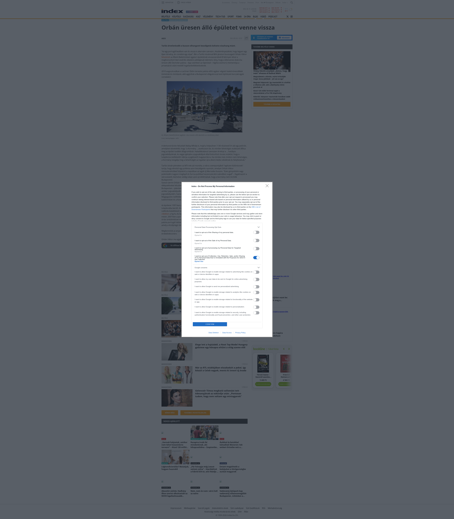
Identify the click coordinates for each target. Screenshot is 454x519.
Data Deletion (214, 333)
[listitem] (227, 227)
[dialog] (227, 259)
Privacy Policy (240, 333)
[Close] (268, 186)
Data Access (227, 333)
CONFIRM (210, 324)
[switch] (256, 232)
